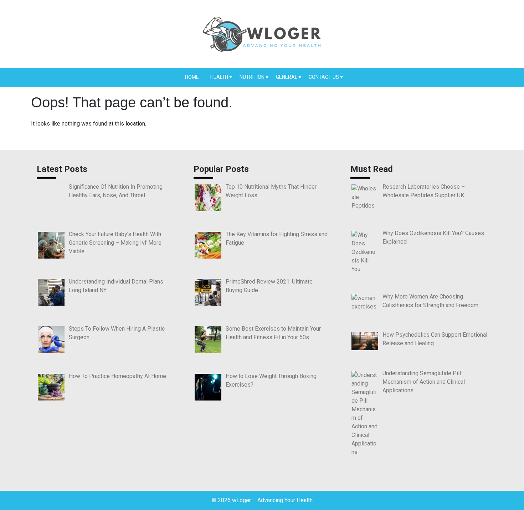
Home (192, 77)
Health (219, 77)
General (286, 77)
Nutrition (252, 77)
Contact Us (324, 77)
